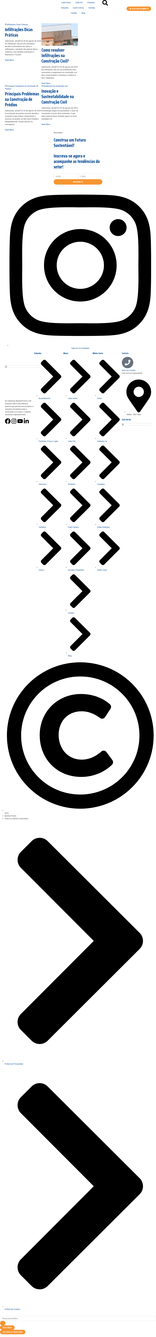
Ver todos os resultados (13, 1332)
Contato (74, 13)
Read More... (10, 60)
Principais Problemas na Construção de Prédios (22, 99)
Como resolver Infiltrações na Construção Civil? (55, 55)
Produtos (91, 2)
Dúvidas (92, 8)
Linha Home (66, 2)
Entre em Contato (129, 370)
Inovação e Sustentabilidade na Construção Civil (57, 97)
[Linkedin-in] (26, 421)
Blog (83, 13)
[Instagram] (14, 421)
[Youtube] (20, 421)
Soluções (65, 8)
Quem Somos (78, 8)
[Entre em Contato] (127, 362)
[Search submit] (2, 1323)
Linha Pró (79, 2)
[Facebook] (8, 421)
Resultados (7, 1327)
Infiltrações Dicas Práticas (19, 32)
